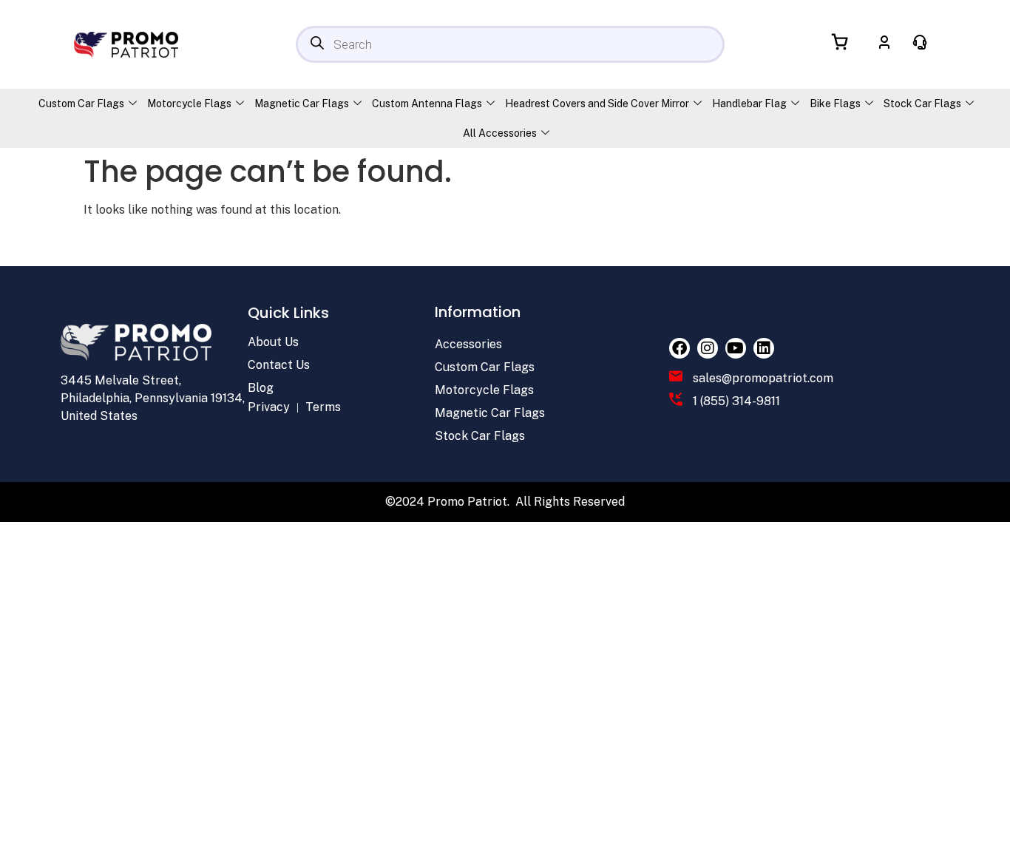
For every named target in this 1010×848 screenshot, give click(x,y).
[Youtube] (735, 348)
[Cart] (840, 41)
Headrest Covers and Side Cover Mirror (597, 103)
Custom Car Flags (81, 103)
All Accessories (500, 133)
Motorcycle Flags (189, 103)
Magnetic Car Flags (301, 103)
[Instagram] (707, 348)
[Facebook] (679, 348)
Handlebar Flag (749, 103)
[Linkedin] (763, 348)
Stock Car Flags (922, 103)
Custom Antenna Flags (427, 103)
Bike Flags (835, 103)
